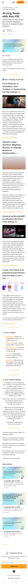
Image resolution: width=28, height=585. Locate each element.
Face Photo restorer (12, 347)
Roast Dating (10, 336)
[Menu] (26, 2)
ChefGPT (8, 353)
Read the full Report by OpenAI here (12, 211)
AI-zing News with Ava (7, 7)
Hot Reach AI (10, 360)
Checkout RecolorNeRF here (10, 265)
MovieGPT (9, 343)
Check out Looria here (8, 323)
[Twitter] (14, 571)
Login (13, 2)
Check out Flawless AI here (10, 137)
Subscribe (20, 2)
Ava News (9, 29)
